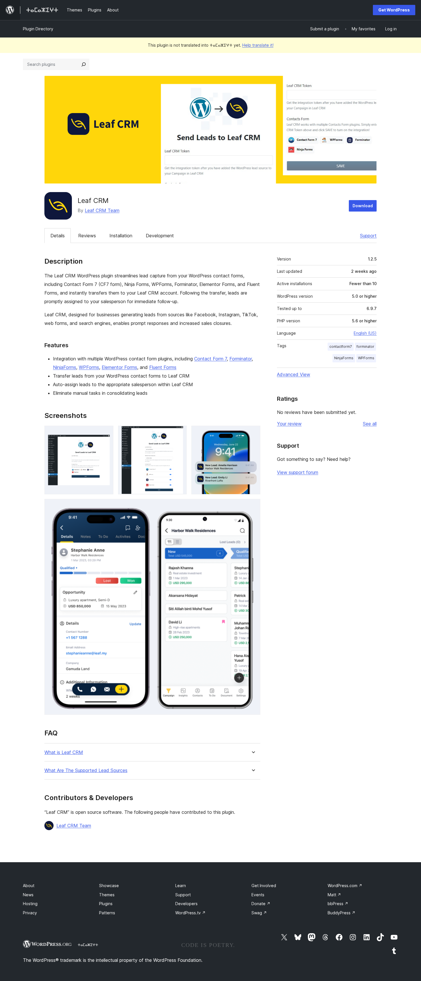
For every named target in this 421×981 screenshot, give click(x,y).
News (28, 894)
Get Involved (263, 885)
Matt (334, 894)
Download (363, 205)
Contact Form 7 (210, 359)
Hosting (30, 903)
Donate (260, 903)
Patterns (107, 912)
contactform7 (340, 346)
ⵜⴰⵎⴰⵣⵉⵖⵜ (88, 944)
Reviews (87, 235)
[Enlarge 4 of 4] (252, 507)
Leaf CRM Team (102, 210)
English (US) (365, 333)
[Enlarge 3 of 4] (252, 433)
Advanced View (293, 374)
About (28, 885)
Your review (289, 424)
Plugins (106, 903)
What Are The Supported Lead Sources (85, 770)
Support (368, 235)
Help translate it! (258, 45)
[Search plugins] (83, 64)
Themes (107, 894)
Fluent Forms (162, 367)
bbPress (338, 903)
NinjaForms (64, 367)
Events (257, 894)
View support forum (297, 472)
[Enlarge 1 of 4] (106, 433)
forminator (365, 346)
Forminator (240, 359)
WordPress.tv (190, 912)
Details (57, 235)
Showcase (109, 885)
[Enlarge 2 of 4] (179, 433)
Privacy (30, 912)
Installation (120, 235)
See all (370, 424)
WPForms (89, 367)
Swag (259, 912)
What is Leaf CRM (63, 752)
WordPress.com (345, 885)
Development (160, 235)
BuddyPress (341, 912)
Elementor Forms (119, 367)
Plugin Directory (38, 28)
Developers (186, 903)
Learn (180, 885)
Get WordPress (394, 9)
